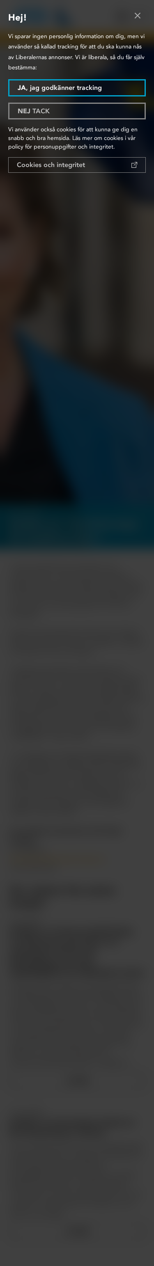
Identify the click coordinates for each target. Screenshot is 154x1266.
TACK (34, 111)
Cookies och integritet (51, 165)
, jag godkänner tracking (60, 88)
